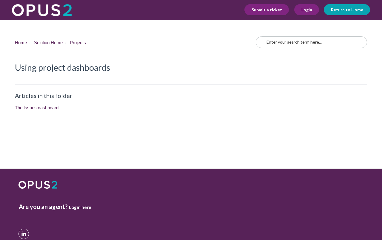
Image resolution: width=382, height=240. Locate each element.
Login (306, 9)
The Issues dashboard (36, 107)
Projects (78, 42)
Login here (80, 207)
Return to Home (347, 9)
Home (21, 42)
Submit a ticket (267, 9)
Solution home (48, 42)
